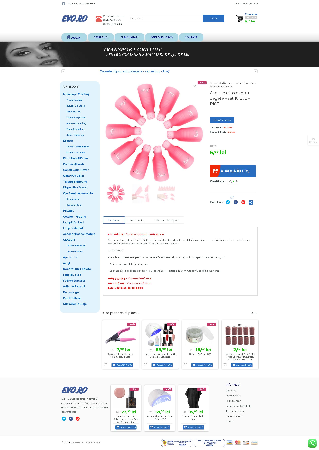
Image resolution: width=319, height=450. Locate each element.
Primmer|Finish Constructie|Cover (76, 167)
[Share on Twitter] (228, 202)
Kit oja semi (72, 199)
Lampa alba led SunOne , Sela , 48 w (159, 417)
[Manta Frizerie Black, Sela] (193, 398)
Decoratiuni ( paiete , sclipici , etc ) (77, 271)
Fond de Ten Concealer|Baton (75, 114)
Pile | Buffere (72, 298)
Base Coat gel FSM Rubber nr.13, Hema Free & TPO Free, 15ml (125, 419)
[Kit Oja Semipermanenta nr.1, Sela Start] (63, 71)
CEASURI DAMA (74, 251)
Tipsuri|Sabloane (75, 181)
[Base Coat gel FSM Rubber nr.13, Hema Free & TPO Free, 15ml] (126, 398)
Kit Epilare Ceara (75, 152)
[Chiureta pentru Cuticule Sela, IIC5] (256, 71)
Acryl (66, 263)
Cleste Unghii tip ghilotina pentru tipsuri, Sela (120, 355)
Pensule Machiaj (75, 129)
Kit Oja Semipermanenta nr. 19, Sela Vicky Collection (160, 355)
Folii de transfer (74, 280)
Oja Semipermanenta (230, 83)
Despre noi (101, 37)
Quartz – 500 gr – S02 (200, 354)
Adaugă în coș (235, 171)
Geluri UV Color (73, 175)
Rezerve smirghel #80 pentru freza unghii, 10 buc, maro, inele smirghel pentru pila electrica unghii (240, 358)
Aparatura (70, 257)
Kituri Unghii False (75, 158)
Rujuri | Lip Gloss (75, 106)
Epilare (68, 140)
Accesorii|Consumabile (221, 86)
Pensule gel (71, 292)
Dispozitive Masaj (75, 187)
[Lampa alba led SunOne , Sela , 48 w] (159, 398)
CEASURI (69, 239)
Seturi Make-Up (75, 135)
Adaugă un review (222, 120)
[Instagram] (244, 202)
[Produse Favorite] (232, 197)
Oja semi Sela (248, 83)
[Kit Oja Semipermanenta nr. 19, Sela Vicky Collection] (160, 334)
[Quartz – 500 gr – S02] (200, 334)
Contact (191, 37)
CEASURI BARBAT (75, 245)
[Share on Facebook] (236, 202)
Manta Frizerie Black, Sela (193, 417)
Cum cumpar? (129, 37)
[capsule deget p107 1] (154, 132)
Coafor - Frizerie (74, 216)
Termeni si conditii (235, 411)
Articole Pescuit (74, 286)
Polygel (68, 210)
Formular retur (233, 401)
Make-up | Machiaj (76, 94)
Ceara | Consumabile (77, 146)
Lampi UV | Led (73, 222)
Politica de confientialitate (238, 406)
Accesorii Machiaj (76, 123)
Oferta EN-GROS (162, 37)
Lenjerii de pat (73, 228)
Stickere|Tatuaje (75, 304)
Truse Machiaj (74, 100)
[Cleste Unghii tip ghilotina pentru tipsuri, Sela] (120, 334)
